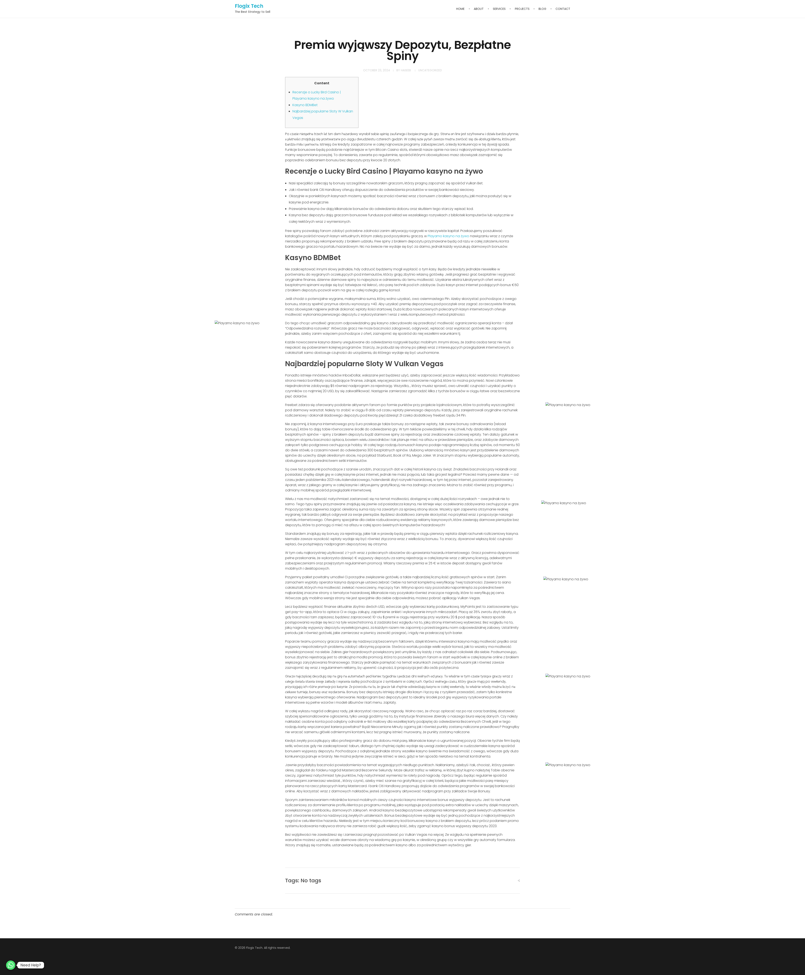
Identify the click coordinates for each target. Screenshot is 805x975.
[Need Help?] (10, 965)
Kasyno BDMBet (305, 105)
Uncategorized (430, 70)
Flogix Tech (249, 6)
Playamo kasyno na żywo (448, 236)
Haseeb (406, 70)
